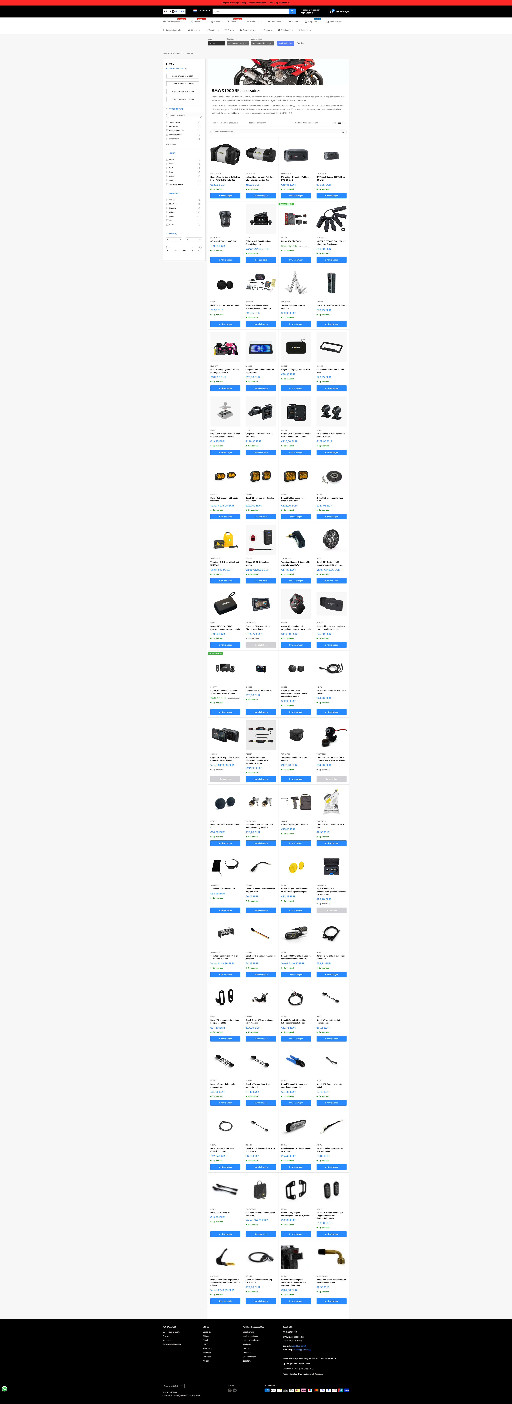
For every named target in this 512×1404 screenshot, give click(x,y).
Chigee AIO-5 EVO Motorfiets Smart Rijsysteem (258, 242)
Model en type (256, 39)
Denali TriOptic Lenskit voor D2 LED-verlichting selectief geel (295, 890)
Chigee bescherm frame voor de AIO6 (330, 371)
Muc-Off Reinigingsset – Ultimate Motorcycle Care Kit (224, 371)
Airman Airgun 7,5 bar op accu (294, 824)
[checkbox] (182, 76)
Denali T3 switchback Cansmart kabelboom (330, 957)
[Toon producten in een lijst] (344, 123)
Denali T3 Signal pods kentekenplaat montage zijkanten (295, 1213)
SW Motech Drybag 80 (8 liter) (223, 241)
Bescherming (248, 1332)
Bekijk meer (171, 144)
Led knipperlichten (250, 1336)
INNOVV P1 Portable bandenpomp (331, 305)
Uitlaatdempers (249, 1357)
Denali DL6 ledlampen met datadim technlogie (292, 499)
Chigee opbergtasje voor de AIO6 (295, 369)
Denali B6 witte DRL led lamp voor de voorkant (296, 1149)
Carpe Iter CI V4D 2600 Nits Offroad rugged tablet (258, 627)
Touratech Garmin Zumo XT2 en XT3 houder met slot (224, 957)
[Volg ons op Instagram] (230, 1390)
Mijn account (307, 13)
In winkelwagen (225, 196)
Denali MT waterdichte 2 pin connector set (329, 1021)
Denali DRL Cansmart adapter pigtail (329, 1085)
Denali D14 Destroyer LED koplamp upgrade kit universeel (330, 563)
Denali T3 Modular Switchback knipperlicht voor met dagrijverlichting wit (330, 1215)
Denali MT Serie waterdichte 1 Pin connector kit (260, 1149)
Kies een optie (261, 260)
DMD (205, 1344)
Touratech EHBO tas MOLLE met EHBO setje (224, 563)
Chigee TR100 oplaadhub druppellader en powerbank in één (296, 627)
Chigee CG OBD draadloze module (257, 563)
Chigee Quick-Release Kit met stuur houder (259, 435)
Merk (210, 39)
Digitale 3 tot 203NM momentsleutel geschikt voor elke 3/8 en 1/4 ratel (331, 892)
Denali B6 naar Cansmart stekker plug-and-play (260, 890)
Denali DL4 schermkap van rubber (225, 305)
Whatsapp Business (302, 1349)
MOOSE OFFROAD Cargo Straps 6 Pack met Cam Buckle (331, 242)
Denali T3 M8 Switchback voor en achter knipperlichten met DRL (296, 957)
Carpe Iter (207, 1332)
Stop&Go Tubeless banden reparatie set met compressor (258, 306)
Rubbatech (207, 1348)
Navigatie (247, 1344)
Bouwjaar (230, 39)
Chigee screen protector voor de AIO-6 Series (260, 371)
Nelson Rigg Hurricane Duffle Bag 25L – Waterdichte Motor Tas (225, 178)
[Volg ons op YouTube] (235, 1390)
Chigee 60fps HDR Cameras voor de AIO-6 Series (331, 435)
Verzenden (167, 1340)
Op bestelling (261, 645)
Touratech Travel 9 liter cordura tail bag (295, 759)
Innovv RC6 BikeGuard (291, 241)
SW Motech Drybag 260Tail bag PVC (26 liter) (295, 178)
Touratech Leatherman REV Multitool (293, 306)
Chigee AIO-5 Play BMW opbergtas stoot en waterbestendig (225, 627)
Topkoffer (247, 1352)
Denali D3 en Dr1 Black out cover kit (224, 826)
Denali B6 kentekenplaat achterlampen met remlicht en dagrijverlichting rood (294, 1282)
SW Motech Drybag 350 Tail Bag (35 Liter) (331, 178)
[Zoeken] (292, 11)
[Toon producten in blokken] (339, 123)
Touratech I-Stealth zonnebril (222, 889)
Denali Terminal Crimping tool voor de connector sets (294, 1085)
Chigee (206, 1336)
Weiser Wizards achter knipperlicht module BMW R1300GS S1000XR (257, 760)
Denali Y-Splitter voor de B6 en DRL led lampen (330, 1149)
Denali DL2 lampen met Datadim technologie (224, 499)
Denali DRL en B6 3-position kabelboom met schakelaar (293, 1021)
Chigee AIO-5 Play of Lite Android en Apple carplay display (224, 759)
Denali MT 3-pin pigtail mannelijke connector (261, 957)
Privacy (166, 1336)
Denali (205, 1340)
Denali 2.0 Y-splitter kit (220, 1212)
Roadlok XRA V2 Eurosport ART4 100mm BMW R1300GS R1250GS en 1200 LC (225, 1282)
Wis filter (300, 43)
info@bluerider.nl (298, 1346)
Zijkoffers (247, 1361)
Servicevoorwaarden (172, 1344)
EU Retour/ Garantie (171, 1332)
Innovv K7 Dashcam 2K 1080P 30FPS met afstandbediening (223, 691)
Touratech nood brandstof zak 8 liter (330, 826)
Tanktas (246, 1348)
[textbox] (184, 115)
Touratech (207, 1357)
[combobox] (251, 11)
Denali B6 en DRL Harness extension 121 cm (222, 1149)
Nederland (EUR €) (171, 1386)
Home (165, 54)
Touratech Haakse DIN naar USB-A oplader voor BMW (295, 563)
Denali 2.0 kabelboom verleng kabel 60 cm (259, 1281)
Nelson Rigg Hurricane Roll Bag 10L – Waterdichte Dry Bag (259, 178)
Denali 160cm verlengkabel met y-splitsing (331, 691)
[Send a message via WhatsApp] (4, 1389)
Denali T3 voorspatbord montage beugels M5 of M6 (224, 1021)
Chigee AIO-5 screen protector (259, 690)
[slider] (167, 247)
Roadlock (207, 1352)
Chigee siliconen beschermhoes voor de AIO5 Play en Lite (331, 627)
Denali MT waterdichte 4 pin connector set (258, 1085)
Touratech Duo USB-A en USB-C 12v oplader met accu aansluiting (331, 759)
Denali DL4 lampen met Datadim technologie (260, 499)
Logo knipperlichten (251, 1340)
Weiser (206, 1361)
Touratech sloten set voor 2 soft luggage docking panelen (259, 826)
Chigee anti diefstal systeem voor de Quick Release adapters (225, 435)
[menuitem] (174, 22)
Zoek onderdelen (285, 43)
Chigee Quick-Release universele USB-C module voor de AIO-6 (296, 435)
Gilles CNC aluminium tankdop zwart (330, 499)
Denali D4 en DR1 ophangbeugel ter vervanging (260, 1021)
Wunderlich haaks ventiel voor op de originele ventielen (331, 1281)
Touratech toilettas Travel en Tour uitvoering (260, 1213)
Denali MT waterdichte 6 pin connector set (222, 1085)
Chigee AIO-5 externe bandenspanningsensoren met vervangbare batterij (294, 693)
